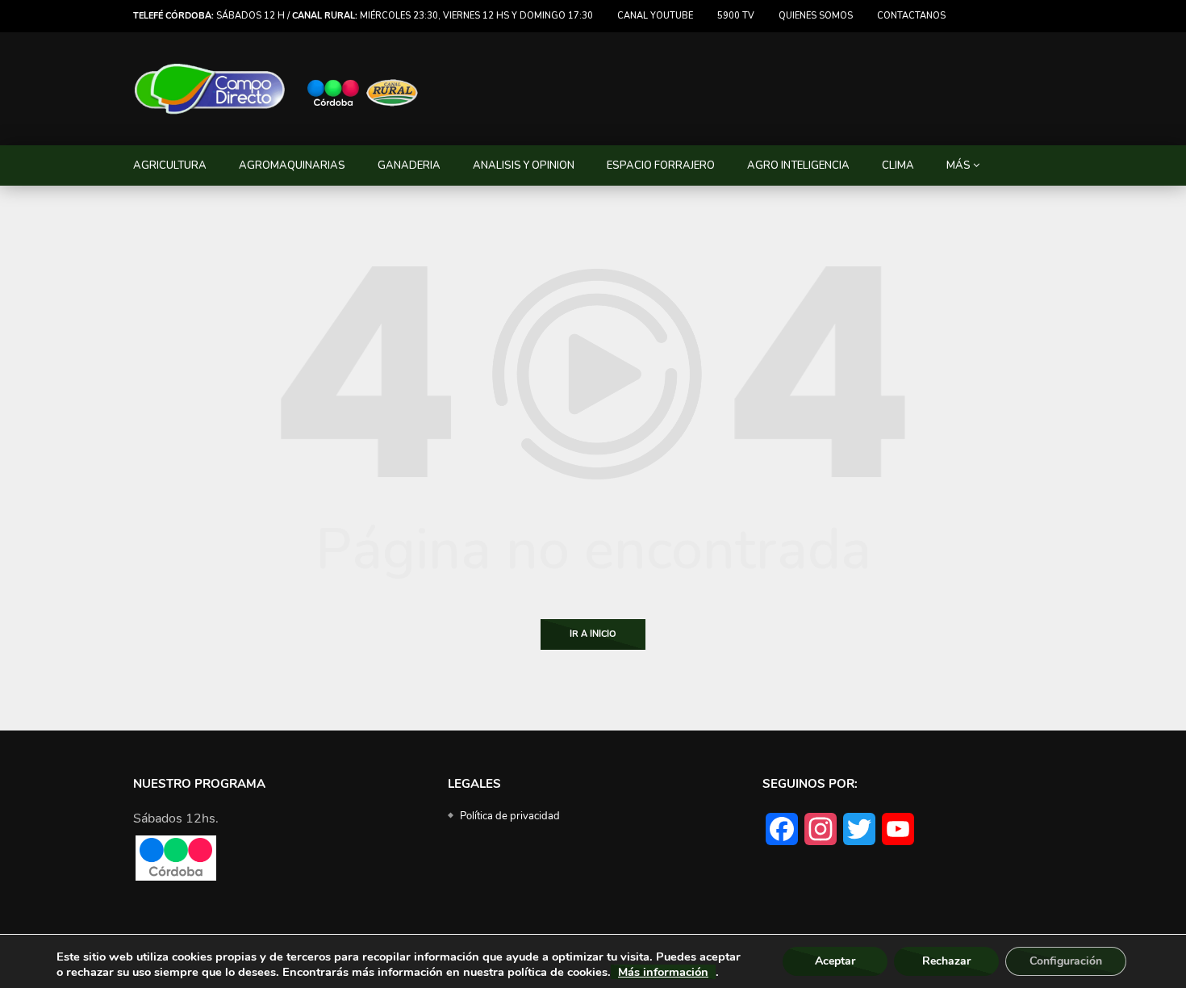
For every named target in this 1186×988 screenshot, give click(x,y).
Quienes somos (816, 16)
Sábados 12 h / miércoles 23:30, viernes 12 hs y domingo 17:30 (363, 16)
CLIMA (898, 165)
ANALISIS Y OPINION (523, 165)
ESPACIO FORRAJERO (661, 165)
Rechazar (946, 961)
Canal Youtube (655, 16)
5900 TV (735, 16)
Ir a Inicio (593, 634)
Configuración (1065, 961)
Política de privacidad (510, 816)
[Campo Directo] (276, 89)
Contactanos (911, 16)
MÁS (958, 165)
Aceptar (835, 961)
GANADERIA (409, 165)
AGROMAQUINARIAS (292, 165)
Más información (663, 972)
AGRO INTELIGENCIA (798, 165)
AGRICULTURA (170, 165)
